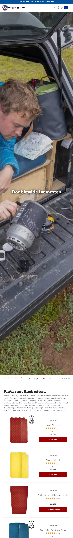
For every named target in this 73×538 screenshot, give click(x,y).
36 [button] (18, 378)
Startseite (32, 379)
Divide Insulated (53, 460)
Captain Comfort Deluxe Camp (53, 530)
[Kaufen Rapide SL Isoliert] (19, 430)
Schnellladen (53, 439)
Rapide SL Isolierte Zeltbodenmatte (53, 495)
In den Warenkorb (53, 509)
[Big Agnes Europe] (14, 8)
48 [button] (21, 378)
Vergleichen (54, 420)
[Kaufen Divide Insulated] (19, 465)
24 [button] (15, 378)
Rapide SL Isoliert (53, 425)
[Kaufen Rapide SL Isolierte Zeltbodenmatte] (19, 500)
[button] (58, 8)
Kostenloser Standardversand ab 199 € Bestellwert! (36, 2)
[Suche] (55, 8)
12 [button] (12, 378)
